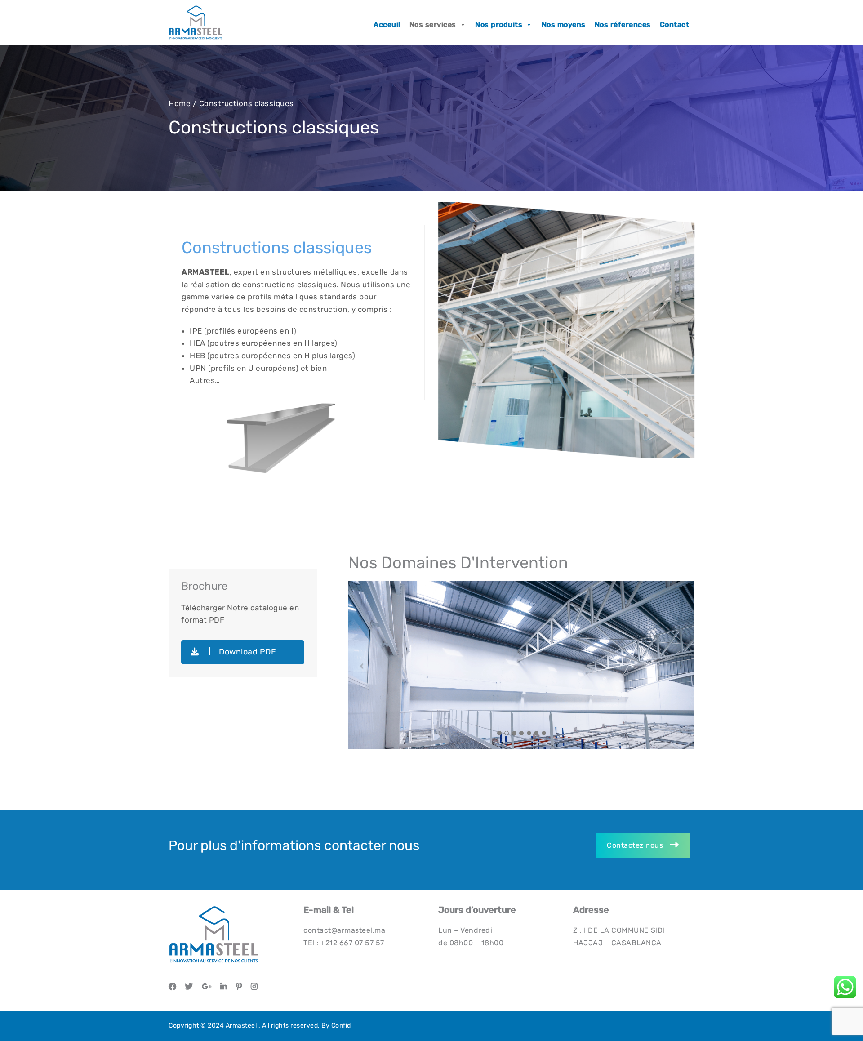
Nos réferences (623, 24)
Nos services (432, 24)
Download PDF (246, 652)
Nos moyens (564, 24)
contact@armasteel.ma (344, 930)
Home (180, 103)
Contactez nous (635, 845)
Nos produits (498, 24)
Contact (675, 24)
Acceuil (387, 24)
